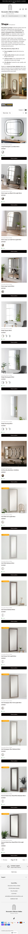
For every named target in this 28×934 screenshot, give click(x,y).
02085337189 (14, 898)
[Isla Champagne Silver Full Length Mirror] (14, 686)
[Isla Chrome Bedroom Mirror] (14, 593)
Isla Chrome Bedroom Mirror (8, 609)
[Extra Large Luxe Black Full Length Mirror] (14, 177)
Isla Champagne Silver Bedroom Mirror (10, 749)
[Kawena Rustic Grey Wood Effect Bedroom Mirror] (14, 779)
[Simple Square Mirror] (14, 314)
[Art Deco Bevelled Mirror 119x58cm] (14, 454)
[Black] (9, 336)
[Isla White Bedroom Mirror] (14, 547)
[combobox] (14, 16)
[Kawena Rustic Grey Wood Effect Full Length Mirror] (14, 826)
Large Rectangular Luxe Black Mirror (10, 146)
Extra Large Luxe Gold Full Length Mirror (11, 239)
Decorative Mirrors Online (8, 930)
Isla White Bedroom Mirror (7, 563)
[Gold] (6, 382)
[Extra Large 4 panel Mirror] (14, 270)
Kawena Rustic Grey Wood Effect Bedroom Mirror (13, 795)
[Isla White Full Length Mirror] (14, 500)
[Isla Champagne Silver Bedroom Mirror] (14, 733)
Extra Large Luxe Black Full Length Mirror (11, 193)
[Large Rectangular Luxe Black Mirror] (14, 130)
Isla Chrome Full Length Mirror (8, 656)
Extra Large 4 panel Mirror (7, 286)
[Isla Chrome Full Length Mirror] (14, 640)
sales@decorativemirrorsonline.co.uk (14, 896)
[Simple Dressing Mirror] (14, 407)
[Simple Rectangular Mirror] (14, 361)
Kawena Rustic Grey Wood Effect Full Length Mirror (12, 842)
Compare (21, 110)
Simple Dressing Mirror (6, 423)
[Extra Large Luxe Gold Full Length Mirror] (14, 223)
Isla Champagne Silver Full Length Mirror (11, 702)
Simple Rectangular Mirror (7, 377)
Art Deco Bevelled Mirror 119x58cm (10, 470)
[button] (23, 9)
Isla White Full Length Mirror (8, 516)
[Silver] (6, 336)
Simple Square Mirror (6, 330)
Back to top (14, 872)
